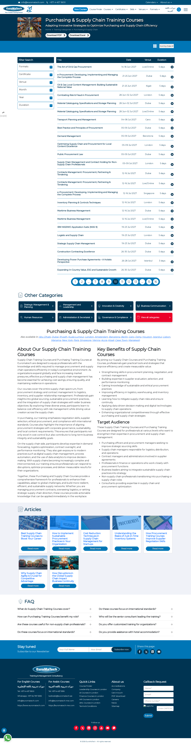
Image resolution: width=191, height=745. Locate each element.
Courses (107, 9)
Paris (76, 340)
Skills (132, 9)
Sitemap (115, 706)
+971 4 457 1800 (57, 2)
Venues (142, 9)
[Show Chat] (7, 738)
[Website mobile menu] (184, 9)
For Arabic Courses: (59, 681)
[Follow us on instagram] (95, 728)
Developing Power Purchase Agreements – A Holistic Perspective (84, 260)
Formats (154, 9)
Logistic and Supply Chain (70, 235)
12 (129, 281)
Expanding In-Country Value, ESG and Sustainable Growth (86, 270)
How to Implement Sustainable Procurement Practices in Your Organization (63, 538)
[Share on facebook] (139, 651)
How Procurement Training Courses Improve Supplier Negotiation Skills (156, 537)
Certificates (120, 9)
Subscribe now (121, 649)
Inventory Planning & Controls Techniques (79, 202)
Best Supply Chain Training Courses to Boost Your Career (32, 536)
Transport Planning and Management (76, 119)
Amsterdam (101, 337)
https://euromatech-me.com (61, 705)
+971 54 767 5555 (35, 696)
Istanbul (157, 337)
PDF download (118, 696)
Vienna (96, 340)
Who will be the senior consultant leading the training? (130, 616)
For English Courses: (28, 681)
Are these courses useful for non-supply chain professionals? (51, 624)
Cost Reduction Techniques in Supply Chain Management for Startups (92, 538)
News (114, 703)
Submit (148, 715)
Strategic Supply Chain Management (76, 243)
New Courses (80, 9)
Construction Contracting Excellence (76, 251)
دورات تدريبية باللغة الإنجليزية (30, 686)
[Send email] (107, 728)
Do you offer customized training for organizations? (127, 624)
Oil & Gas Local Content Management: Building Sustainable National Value (87, 86)
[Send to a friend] (158, 651)
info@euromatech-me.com (61, 701)
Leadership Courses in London (93, 689)
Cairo (131, 337)
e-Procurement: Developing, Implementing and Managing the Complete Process (87, 75)
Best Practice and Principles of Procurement (80, 128)
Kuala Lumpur (76, 337)
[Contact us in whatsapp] (113, 728)
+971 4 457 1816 (58, 691)
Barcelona (114, 337)
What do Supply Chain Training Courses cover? (43, 609)
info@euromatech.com (32, 2)
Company (116, 689)
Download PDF (54, 35)
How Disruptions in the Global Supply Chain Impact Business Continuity (63, 577)
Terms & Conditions (88, 706)
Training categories (62, 30)
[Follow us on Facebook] (76, 728)
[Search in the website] (179, 9)
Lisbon (166, 337)
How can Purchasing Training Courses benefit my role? (48, 616)
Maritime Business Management (73, 210)
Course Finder (95, 9)
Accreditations (118, 686)
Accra (104, 340)
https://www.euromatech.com (31, 705)
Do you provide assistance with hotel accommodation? (129, 632)
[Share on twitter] (146, 651)
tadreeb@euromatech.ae (60, 696)
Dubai (55, 337)
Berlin (124, 337)
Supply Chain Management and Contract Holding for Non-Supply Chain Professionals (87, 163)
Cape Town (121, 340)
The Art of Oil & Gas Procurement (74, 67)
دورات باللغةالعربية (170, 9)
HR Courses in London (89, 699)
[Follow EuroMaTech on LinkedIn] (4, 730)
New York (67, 340)
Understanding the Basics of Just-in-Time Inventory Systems (126, 536)
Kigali (111, 340)
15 (149, 281)
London (89, 337)
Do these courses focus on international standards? (46, 632)
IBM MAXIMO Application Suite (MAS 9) (77, 227)
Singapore (85, 340)
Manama (56, 340)
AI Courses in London (88, 693)
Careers (115, 699)
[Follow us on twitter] (82, 728)
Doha (138, 337)
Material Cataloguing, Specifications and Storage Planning (86, 103)
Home (48, 30)
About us (165, 2)
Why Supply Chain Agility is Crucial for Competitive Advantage (31, 577)
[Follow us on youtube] (101, 728)
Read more (33, 548)
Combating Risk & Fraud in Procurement (78, 95)
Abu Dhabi (45, 337)
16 (155, 281)
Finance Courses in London (91, 696)
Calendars (151, 2)
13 (135, 281)
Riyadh (63, 337)
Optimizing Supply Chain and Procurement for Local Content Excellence (84, 145)
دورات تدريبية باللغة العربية (61, 686)
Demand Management (69, 136)
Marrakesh (134, 340)
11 (122, 281)
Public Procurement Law (70, 154)
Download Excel (77, 35)
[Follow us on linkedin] (88, 728)
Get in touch (117, 693)
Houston (147, 337)
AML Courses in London (89, 703)
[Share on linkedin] (152, 651)
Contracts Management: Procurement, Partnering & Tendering (84, 173)
